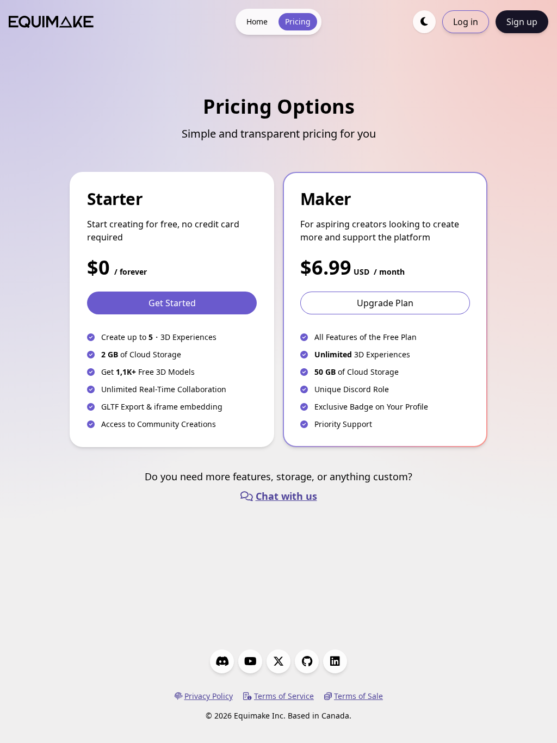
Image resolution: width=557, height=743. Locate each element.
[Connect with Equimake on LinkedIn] (335, 661)
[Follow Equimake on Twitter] (278, 661)
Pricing (298, 21)
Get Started (172, 303)
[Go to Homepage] (51, 22)
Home (257, 21)
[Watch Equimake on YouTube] (250, 661)
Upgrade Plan (385, 303)
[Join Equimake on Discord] (222, 661)
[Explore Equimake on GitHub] (307, 661)
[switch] (424, 21)
